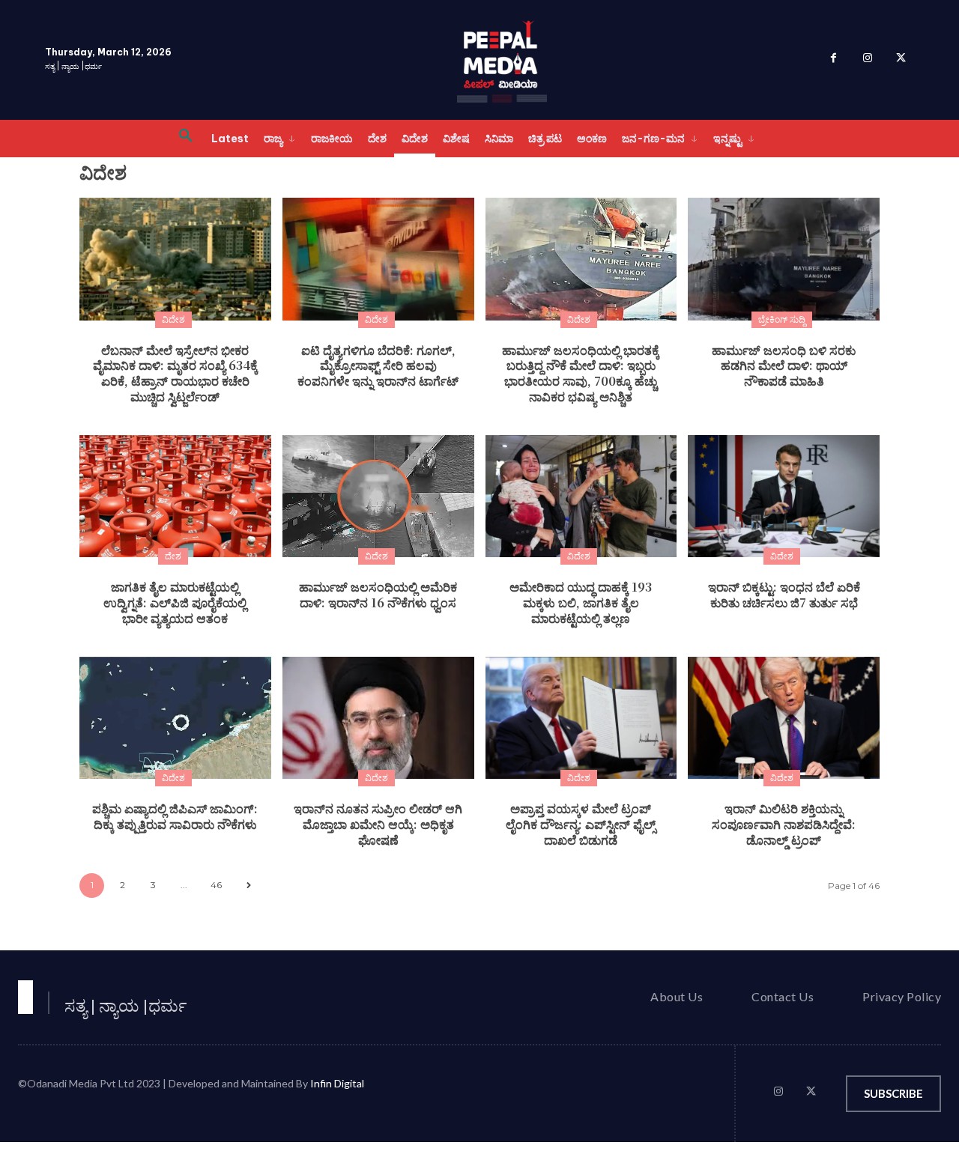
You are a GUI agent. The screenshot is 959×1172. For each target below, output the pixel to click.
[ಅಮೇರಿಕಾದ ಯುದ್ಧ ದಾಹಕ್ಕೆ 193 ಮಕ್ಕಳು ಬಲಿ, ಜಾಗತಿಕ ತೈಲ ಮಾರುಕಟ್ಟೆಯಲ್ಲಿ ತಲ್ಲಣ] (581, 496)
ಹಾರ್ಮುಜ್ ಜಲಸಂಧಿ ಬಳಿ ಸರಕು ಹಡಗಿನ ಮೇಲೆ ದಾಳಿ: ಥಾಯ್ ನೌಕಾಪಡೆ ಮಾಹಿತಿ (784, 365)
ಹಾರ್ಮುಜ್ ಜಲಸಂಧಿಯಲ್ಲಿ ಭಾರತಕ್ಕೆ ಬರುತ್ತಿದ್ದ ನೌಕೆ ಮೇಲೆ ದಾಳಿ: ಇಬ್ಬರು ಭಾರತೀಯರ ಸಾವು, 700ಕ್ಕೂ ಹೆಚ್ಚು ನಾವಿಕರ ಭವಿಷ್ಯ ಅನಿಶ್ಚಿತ (580, 373)
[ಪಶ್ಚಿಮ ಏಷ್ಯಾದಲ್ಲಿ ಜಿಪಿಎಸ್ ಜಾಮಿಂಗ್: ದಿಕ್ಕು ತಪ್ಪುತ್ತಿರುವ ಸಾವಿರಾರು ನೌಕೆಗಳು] (175, 718)
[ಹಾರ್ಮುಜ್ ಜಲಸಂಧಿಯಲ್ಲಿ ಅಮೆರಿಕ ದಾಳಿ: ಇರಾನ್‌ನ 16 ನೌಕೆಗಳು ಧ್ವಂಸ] (378, 496)
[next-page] (248, 885)
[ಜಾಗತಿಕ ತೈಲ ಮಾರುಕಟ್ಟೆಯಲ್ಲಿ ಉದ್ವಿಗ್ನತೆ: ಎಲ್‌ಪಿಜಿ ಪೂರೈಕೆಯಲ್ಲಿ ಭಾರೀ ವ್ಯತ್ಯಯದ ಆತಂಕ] (175, 496)
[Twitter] (901, 60)
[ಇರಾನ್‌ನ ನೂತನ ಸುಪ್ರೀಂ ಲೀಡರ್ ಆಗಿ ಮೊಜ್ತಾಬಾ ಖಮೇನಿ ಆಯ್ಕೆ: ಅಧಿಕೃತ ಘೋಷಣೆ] (378, 718)
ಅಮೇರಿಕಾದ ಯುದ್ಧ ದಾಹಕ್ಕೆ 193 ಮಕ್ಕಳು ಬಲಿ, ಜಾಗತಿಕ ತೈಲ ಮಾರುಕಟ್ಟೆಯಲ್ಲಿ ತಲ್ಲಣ (580, 602)
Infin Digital (337, 1083)
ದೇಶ (173, 556)
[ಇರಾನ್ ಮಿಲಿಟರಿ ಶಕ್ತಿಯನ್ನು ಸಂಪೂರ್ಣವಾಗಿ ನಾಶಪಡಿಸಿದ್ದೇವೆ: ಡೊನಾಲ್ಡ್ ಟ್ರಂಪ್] (784, 718)
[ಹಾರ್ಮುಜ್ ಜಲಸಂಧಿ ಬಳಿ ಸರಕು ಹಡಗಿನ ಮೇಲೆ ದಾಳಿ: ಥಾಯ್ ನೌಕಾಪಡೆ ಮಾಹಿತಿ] (784, 259)
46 (216, 884)
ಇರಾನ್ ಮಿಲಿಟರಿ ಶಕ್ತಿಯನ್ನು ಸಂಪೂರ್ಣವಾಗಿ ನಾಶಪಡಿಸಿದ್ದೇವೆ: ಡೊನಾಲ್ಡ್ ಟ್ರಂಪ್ (784, 824)
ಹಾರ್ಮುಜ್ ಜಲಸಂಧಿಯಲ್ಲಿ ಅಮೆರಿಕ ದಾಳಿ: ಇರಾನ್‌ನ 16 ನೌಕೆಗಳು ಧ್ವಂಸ (378, 594)
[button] (186, 139)
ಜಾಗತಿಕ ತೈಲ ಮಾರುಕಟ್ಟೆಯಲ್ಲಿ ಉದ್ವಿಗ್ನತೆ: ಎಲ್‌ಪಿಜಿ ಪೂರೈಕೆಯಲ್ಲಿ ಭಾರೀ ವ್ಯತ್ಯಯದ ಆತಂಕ (174, 602)
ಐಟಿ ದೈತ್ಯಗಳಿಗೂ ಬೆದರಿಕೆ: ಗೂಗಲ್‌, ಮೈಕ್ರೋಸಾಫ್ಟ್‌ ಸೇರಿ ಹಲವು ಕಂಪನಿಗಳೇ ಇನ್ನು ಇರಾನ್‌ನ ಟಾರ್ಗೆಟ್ (378, 365)
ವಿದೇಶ (173, 319)
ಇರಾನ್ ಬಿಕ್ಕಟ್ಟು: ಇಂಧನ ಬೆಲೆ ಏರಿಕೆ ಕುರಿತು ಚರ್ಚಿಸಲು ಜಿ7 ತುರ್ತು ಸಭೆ (784, 594)
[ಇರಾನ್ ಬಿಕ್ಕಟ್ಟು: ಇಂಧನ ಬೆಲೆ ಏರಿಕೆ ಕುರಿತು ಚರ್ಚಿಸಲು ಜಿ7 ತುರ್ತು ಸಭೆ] (784, 496)
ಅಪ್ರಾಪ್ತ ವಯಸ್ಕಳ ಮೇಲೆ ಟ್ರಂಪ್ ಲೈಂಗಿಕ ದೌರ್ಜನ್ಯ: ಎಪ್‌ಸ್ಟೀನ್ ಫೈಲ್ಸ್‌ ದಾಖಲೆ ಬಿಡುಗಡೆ (581, 824)
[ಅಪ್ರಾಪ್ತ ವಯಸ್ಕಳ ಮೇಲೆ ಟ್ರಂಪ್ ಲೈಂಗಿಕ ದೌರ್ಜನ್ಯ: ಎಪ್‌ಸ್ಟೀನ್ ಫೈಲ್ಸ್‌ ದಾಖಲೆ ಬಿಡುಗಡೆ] (581, 718)
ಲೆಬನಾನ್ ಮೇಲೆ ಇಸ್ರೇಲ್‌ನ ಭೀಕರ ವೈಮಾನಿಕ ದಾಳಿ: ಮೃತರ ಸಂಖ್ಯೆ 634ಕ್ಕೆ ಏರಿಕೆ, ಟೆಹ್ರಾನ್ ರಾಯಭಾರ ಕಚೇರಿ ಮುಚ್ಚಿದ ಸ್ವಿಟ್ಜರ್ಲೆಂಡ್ (175, 373)
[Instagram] (867, 60)
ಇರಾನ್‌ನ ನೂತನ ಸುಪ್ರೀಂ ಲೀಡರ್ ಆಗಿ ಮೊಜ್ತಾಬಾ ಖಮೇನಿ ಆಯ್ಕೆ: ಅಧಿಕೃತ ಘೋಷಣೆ (378, 824)
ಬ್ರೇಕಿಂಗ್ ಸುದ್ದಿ (781, 319)
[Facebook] (833, 60)
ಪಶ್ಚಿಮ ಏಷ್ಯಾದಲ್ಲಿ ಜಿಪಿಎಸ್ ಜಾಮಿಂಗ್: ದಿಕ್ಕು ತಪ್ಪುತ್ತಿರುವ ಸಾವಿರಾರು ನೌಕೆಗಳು (175, 816)
